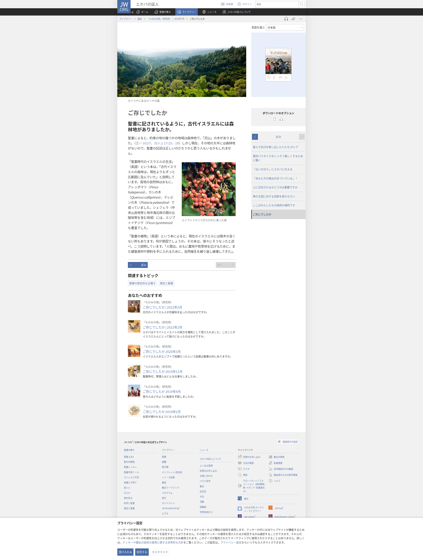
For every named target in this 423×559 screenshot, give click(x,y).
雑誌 (139, 18)
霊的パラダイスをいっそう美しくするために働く (278, 158)
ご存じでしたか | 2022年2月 (162, 307)
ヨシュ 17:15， (164, 143)
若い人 (127, 487)
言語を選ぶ (258, 27)
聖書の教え (129, 449)
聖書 (164, 456)
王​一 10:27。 (145, 143)
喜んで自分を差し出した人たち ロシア (275, 147)
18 (177, 143)
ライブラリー (125, 18)
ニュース (204, 449)
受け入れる (125, 552)
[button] (163, 12)
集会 (202, 486)
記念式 (203, 491)
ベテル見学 (205, 481)
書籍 (164, 461)
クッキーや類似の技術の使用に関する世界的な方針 (153, 542)
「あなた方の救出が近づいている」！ (275, 178)
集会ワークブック (170, 487)
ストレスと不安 (131, 477)
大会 (202, 496)
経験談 (203, 506)
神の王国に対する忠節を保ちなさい (274, 196)
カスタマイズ (160, 552)
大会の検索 (246, 463)
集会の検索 (277, 457)
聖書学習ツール (131, 472)
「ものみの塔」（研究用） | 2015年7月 (165, 18)
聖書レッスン (130, 466)
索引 (164, 498)
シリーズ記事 (168, 477)
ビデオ (165, 513)
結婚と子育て (130, 482)
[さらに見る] (301, 19)
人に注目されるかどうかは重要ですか (275, 187)
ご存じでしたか (262, 214)
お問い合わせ (206, 475)
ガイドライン (168, 503)
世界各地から (206, 512)
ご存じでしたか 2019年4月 (162, 391)
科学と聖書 (129, 503)
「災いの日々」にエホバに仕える (272, 169)
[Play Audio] (286, 19)
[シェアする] (293, 19)
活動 (202, 501)
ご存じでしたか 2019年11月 (163, 371)
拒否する (142, 552)
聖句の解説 (129, 461)
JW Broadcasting (171, 508)
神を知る (128, 498)
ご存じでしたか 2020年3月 (162, 351)
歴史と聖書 (129, 508)
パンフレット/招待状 (172, 472)
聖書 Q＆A (129, 456)
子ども (127, 492)
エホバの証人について (210, 458)
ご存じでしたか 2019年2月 (162, 411)
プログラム (167, 492)
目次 (278, 137)
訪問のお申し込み (208, 470)
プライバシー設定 (231, 542)
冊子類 (165, 466)
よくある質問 (206, 465)
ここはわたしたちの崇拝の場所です (274, 205)
